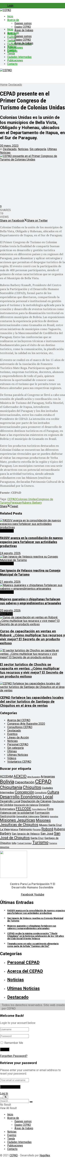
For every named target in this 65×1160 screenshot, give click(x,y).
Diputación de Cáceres (36, 801)
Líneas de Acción (18, 737)
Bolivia (7, 782)
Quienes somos (23, 23)
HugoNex (45, 1155)
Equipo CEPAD (22, 27)
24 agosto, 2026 (10, 553)
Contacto (12, 64)
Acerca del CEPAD (18, 720)
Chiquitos (32, 787)
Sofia (14, 843)
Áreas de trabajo (23, 30)
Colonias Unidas (26, 499)
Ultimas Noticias (17, 754)
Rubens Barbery (32, 502)
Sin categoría (38, 149)
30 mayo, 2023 (9, 145)
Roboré (47, 829)
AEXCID (20, 776)
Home (4, 84)
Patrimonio (25, 829)
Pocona (37, 829)
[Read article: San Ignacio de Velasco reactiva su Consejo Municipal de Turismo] (32, 558)
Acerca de (13, 20)
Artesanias (48, 776)
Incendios (54, 816)
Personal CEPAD (17, 744)
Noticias (11, 46)
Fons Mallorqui (39, 809)
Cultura (53, 792)
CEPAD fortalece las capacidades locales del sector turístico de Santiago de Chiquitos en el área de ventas (32, 702)
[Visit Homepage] (5, 10)
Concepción (24, 792)
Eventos (11, 50)
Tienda (11, 40)
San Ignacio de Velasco (26, 833)
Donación (44, 804)
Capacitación (24, 782)
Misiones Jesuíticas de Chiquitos (25, 822)
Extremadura (7, 809)
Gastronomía (8, 816)
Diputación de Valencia (26, 805)
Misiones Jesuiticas (17, 820)
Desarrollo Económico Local (26, 796)
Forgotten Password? (13, 1056)
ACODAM (6, 776)
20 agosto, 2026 (10, 610)
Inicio (10, 16)
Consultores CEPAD (19, 727)
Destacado (15, 84)
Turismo (40, 842)
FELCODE (23, 808)
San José (46, 833)
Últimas (12, 751)
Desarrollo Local (10, 801)
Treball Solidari (24, 843)
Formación (42, 812)
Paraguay (16, 502)
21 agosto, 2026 (10, 581)
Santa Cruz (37, 838)
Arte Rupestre (33, 777)
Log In (4, 1093)
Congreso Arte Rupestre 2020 (26, 723)
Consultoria (41, 792)
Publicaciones (15, 60)
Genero (44, 816)
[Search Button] (31, 1101)
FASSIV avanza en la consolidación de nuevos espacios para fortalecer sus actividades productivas (31, 542)
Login (10, 5)
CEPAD (11, 499)
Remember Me (13, 1043)
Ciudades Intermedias (19, 57)
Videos (11, 758)
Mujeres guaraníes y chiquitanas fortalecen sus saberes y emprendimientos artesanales (30, 601)
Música (14, 829)
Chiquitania (11, 787)
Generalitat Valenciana (27, 816)
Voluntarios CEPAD (19, 761)
